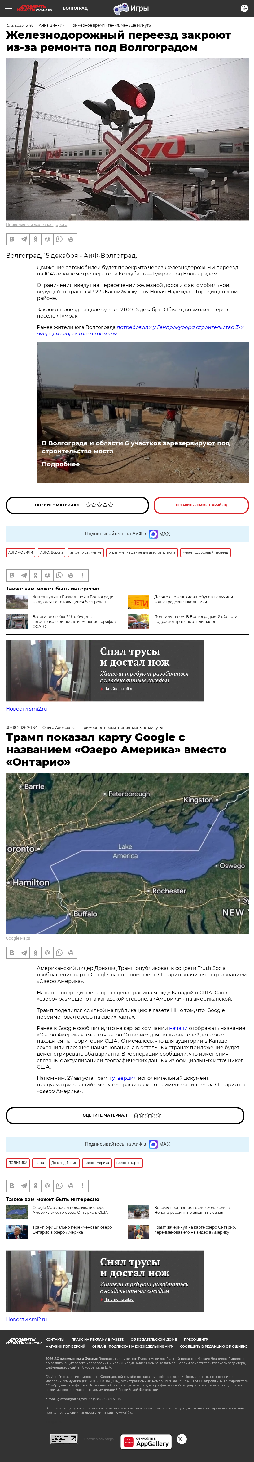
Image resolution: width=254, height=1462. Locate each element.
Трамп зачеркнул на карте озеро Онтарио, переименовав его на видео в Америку (195, 1230)
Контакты (55, 1340)
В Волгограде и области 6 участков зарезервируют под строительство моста (136, 447)
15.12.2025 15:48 (20, 25)
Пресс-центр (196, 1340)
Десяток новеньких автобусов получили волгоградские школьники (193, 599)
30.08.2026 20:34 (21, 727)
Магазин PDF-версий (65, 1347)
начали (179, 1028)
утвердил (125, 1078)
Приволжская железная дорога (36, 224)
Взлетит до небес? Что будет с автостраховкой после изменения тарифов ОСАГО (74, 621)
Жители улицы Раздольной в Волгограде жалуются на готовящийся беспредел (73, 599)
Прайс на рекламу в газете (98, 1340)
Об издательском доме (154, 1340)
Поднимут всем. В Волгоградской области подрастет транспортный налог (195, 619)
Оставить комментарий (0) (201, 505)
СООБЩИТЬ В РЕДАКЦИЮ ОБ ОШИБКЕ (213, 1347)
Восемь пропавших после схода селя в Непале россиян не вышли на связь (192, 1210)
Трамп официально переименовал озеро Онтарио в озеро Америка (72, 1230)
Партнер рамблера (99, 1439)
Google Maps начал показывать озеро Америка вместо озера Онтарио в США (70, 1210)
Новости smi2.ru (26, 709)
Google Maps (18, 938)
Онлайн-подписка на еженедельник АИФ (132, 1347)
